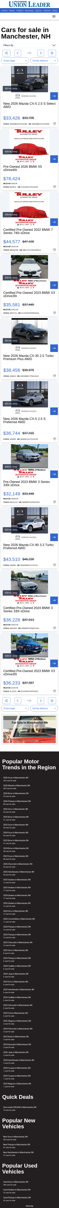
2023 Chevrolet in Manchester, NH (17, 943)
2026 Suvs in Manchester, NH (15, 779)
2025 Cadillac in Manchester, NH (17, 998)
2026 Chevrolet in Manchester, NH (17, 865)
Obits (54, 10)
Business (29, 10)
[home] (29, 4)
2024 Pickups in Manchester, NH (17, 928)
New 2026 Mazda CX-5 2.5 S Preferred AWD (24, 420)
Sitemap (29, 1206)
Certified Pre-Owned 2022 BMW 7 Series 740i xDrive (28, 231)
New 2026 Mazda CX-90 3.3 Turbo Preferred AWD (28, 546)
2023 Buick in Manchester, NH (16, 1038)
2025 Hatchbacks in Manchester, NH (18, 990)
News (12, 10)
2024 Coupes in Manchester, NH (17, 1069)
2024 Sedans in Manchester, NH (17, 896)
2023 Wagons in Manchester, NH (17, 1085)
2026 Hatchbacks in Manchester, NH (18, 873)
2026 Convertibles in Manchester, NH (19, 920)
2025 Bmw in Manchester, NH (16, 818)
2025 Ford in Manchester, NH (15, 1014)
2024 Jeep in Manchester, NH (15, 975)
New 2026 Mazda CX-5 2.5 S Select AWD (29, 105)
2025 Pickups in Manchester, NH (17, 959)
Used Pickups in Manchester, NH (17, 1199)
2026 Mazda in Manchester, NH (16, 786)
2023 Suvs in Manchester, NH (15, 857)
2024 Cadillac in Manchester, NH (17, 967)
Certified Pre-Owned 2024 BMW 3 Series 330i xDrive (28, 609)
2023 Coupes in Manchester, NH (17, 1077)
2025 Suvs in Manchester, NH (15, 826)
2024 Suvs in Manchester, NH (15, 834)
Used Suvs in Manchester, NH (15, 1183)
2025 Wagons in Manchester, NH (17, 1022)
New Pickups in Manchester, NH (16, 1145)
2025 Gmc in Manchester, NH (15, 951)
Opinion (47, 10)
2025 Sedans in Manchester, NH (17, 888)
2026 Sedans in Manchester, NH (17, 904)
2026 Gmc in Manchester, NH (15, 810)
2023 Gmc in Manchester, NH (15, 983)
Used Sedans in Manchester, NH (17, 1191)
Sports (38, 10)
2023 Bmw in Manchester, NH (16, 841)
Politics (19, 10)
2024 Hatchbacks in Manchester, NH (18, 1061)
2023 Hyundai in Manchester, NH (17, 1045)
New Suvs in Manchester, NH (15, 1138)
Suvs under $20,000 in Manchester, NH (19, 1108)
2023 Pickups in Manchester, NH (17, 936)
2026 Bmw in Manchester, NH (16, 794)
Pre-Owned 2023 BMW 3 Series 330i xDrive (26, 483)
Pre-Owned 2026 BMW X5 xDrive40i (22, 168)
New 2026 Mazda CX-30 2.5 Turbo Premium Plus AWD (28, 357)
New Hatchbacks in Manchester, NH (18, 1153)
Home (4, 10)
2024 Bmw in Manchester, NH (16, 849)
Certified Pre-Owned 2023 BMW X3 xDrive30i (29, 294)
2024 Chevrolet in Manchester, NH (17, 1030)
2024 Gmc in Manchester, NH (15, 912)
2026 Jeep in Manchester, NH (15, 1053)
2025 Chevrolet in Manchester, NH (17, 1006)
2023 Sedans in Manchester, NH (17, 881)
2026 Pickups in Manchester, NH (17, 802)
